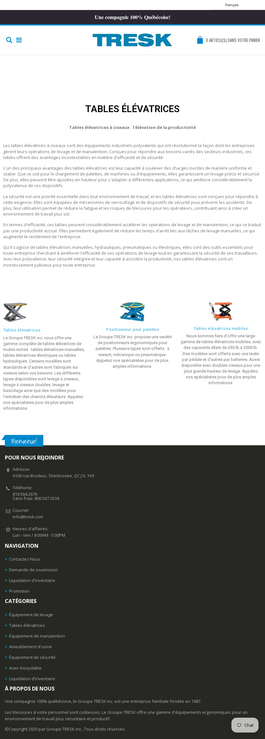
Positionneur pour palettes (132, 329)
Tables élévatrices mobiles (221, 328)
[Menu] (19, 40)
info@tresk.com (28, 517)
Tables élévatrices (21, 330)
